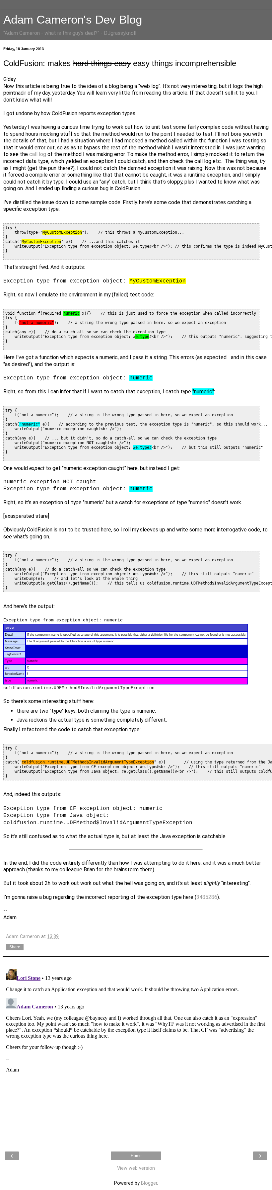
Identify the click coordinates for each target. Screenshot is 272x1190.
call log (37, 154)
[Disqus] (136, 1050)
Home (136, 1155)
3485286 (206, 897)
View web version (136, 1168)
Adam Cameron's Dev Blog (72, 19)
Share (14, 947)
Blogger (149, 1183)
